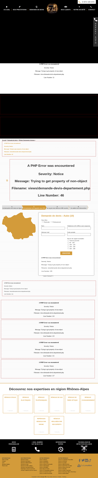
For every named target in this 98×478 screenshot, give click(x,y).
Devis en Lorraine (62, 462)
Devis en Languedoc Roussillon (65, 459)
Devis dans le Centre (44, 468)
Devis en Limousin (62, 461)
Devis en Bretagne (44, 467)
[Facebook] (79, 460)
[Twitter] (83, 460)
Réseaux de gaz (57, 404)
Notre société (5, 459)
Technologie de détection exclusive (84, 443)
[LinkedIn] (86, 460)
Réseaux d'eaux (10, 404)
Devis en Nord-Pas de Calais (65, 465)
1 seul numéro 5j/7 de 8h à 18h (37, 443)
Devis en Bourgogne (44, 465)
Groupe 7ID (43, 476)
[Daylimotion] (86, 465)
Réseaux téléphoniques (41, 404)
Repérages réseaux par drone (41, 425)
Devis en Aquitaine (44, 461)
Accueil (4, 140)
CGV (3, 462)
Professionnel (57, 222)
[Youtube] (78, 465)
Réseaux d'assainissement (88, 404)
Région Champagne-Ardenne (27, 140)
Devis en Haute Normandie (46, 473)
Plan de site (4, 465)
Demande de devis (12, 140)
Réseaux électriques (25, 404)
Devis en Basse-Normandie (46, 464)
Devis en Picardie (62, 468)
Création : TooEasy (61, 476)
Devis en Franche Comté (45, 471)
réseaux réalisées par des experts (56, 425)
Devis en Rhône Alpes (63, 473)
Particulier (47, 222)
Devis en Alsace (43, 459)
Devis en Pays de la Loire (64, 467)
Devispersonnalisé (14, 443)
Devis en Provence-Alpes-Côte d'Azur (67, 471)
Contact (4, 461)
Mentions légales (6, 464)
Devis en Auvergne (44, 462)
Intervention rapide (61, 443)
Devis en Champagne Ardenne (47, 470)
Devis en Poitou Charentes (64, 470)
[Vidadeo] (89, 460)
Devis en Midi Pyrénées (63, 464)
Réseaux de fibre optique (72, 404)
